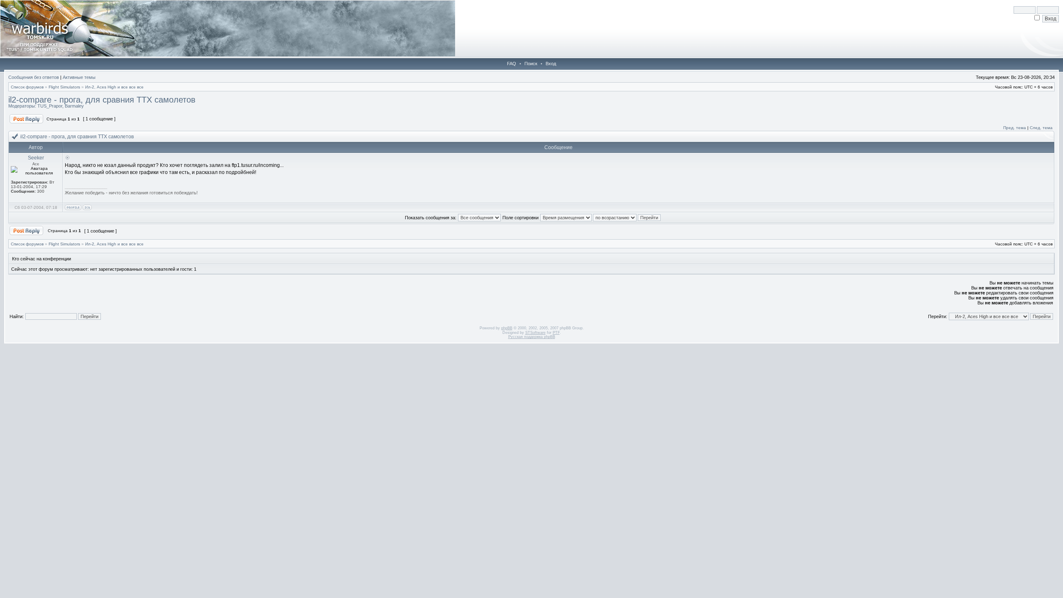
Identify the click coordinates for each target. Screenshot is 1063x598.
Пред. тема (1014, 127)
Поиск (530, 63)
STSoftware (535, 333)
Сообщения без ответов (33, 77)
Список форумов (27, 87)
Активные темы (79, 77)
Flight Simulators (64, 87)
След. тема (1041, 127)
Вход (551, 63)
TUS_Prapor (49, 105)
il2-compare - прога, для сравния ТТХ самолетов (102, 99)
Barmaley (74, 105)
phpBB (506, 328)
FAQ (511, 63)
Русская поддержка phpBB (531, 337)
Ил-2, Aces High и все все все (114, 87)
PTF (556, 333)
